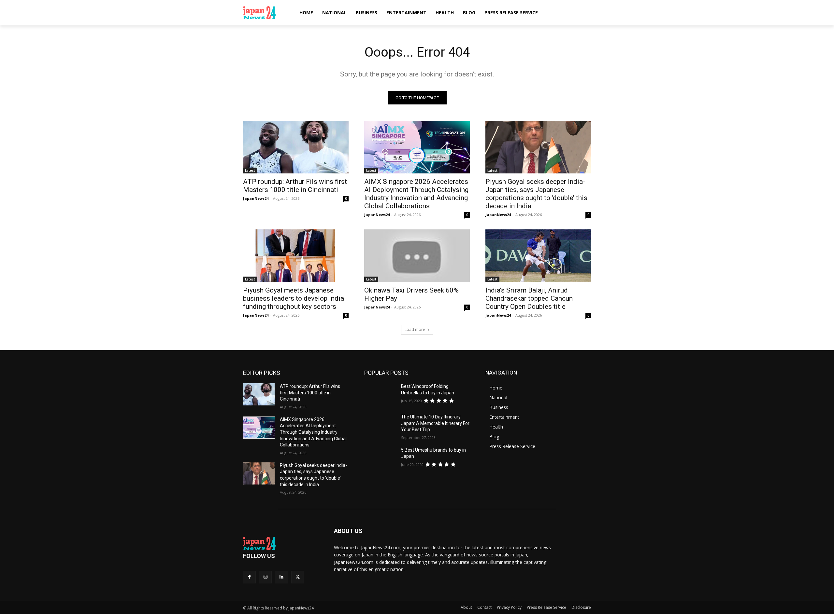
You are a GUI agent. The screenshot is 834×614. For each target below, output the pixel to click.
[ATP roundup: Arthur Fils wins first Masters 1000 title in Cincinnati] (296, 147)
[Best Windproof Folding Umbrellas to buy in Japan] (380, 394)
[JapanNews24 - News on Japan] (280, 543)
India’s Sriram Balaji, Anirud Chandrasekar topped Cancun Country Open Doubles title (529, 298)
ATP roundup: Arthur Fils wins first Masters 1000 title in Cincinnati (295, 186)
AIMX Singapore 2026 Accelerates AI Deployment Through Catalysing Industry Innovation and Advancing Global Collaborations (416, 194)
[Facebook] (249, 577)
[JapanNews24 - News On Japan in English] (265, 12)
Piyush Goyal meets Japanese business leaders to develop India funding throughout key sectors (293, 298)
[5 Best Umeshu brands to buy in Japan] (380, 458)
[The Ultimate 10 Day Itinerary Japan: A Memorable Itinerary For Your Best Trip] (380, 425)
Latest (250, 170)
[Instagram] (265, 577)
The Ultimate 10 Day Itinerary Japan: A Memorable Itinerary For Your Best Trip (435, 423)
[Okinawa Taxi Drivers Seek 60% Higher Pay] (417, 255)
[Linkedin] (281, 577)
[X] (297, 577)
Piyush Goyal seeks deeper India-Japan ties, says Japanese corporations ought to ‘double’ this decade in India (536, 194)
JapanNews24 (255, 198)
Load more (415, 329)
